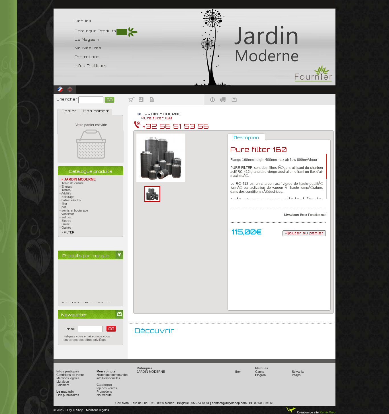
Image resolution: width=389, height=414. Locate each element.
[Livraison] (223, 104)
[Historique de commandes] (152, 104)
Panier (69, 111)
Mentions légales (67, 378)
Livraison (62, 381)
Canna (259, 371)
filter (238, 371)
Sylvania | (105, 298)
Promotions (104, 391)
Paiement (62, 385)
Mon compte (96, 111)
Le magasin (65, 391)
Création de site (307, 412)
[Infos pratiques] (210, 104)
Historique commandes (112, 374)
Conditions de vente (70, 374)
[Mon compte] (141, 104)
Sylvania (298, 371)
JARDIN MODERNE (161, 114)
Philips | (79, 298)
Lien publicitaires (67, 395)
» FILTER (66, 232)
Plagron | (91, 298)
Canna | (68, 298)
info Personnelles (108, 378)
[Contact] (234, 104)
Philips (296, 375)
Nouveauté (104, 395)
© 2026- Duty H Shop (68, 410)
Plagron (260, 375)
